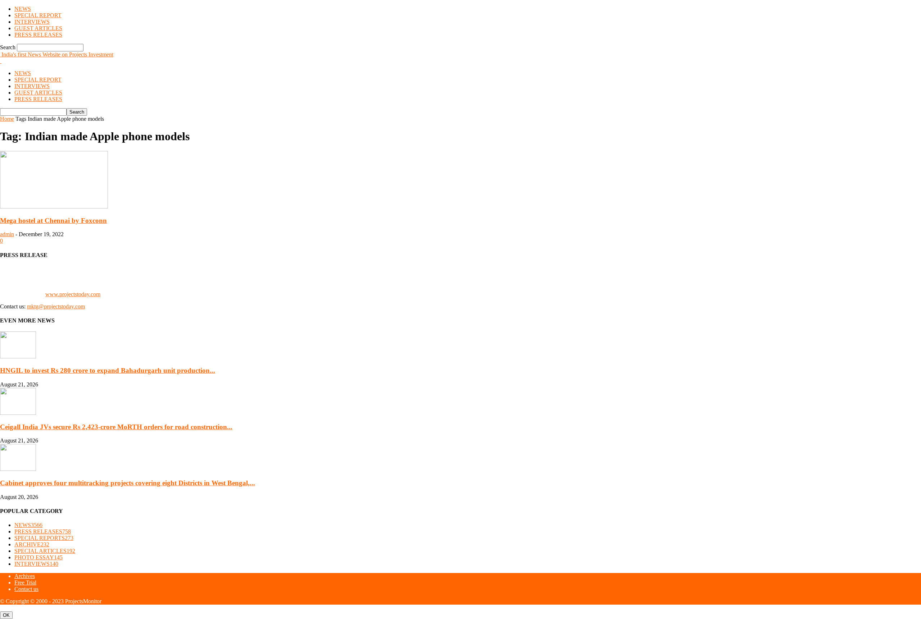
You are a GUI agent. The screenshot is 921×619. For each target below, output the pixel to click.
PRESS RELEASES (38, 35)
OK (6, 615)
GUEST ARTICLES (38, 28)
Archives (24, 576)
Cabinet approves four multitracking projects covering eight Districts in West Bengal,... (127, 483)
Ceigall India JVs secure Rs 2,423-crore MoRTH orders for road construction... (116, 427)
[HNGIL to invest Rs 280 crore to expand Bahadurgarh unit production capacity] (18, 356)
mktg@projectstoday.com (56, 306)
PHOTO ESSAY (38, 557)
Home (7, 119)
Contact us (26, 589)
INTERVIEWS (32, 22)
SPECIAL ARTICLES (44, 551)
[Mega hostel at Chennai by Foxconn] (54, 206)
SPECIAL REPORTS (43, 538)
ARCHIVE (31, 544)
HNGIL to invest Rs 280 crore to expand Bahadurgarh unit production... (107, 370)
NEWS (22, 9)
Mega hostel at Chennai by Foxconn (53, 220)
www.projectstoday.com (72, 294)
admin (7, 234)
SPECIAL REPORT (38, 15)
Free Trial (25, 582)
